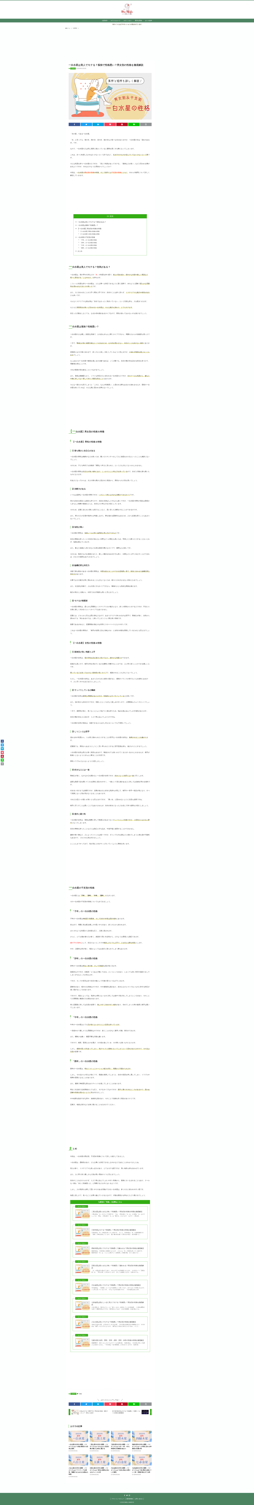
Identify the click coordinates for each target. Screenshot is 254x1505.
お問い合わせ (139, 1499)
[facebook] (125, 1495)
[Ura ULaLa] (127, 9)
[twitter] (127, 1495)
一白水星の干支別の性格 (86, 237)
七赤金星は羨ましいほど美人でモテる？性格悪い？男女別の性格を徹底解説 (117, 1303)
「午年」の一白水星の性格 (88, 245)
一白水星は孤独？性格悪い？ (87, 225)
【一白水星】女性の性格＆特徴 (89, 234)
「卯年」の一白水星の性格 (88, 242)
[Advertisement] (127, 45)
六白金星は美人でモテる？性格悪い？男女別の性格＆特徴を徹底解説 (116, 1285)
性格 (80, 1393)
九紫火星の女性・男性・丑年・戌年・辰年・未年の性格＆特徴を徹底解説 (117, 1340)
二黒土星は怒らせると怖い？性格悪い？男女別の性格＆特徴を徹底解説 (116, 1211)
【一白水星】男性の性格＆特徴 (89, 231)
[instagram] (129, 1495)
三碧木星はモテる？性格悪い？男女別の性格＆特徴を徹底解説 (113, 1230)
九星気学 (73, 68)
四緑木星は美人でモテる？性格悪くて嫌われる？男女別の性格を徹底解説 (117, 1248)
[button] (74, 124)
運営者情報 (129, 1499)
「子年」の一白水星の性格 (88, 240)
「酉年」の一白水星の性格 (88, 248)
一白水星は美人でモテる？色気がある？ (91, 222)
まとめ (79, 251)
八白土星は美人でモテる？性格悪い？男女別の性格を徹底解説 (113, 1322)
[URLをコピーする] (146, 124)
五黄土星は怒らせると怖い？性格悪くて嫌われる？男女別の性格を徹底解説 (117, 1267)
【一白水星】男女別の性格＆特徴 (89, 228)
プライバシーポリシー (117, 1499)
